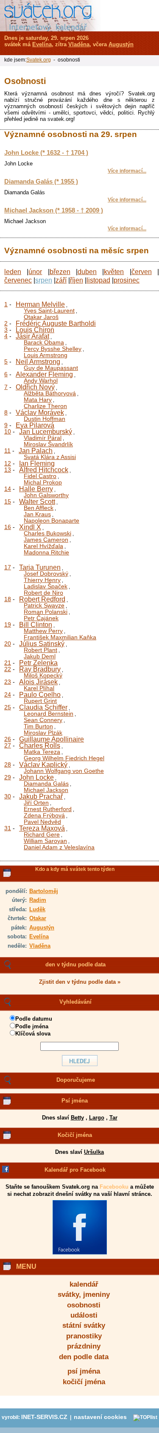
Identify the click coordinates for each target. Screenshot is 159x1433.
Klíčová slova (32, 1033)
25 (7, 707)
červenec (18, 280)
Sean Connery (43, 719)
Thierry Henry (42, 580)
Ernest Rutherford (48, 809)
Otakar (37, 918)
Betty (77, 1117)
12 (7, 463)
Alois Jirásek (38, 682)
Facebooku (114, 1187)
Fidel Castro (40, 476)
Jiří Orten (36, 802)
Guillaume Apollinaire (51, 739)
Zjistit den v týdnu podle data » (79, 982)
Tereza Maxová (42, 828)
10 (7, 431)
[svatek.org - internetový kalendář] (50, 15)
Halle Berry (36, 489)
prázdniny (83, 1346)
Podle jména (31, 1026)
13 (7, 469)
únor (35, 271)
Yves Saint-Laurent (49, 310)
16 (7, 526)
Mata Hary (38, 399)
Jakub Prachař (41, 796)
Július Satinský (41, 643)
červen (141, 271)
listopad (98, 280)
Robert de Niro (43, 592)
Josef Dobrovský (46, 573)
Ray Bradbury (40, 669)
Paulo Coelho (40, 694)
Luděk (37, 909)
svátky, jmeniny (84, 1294)
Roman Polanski (45, 611)
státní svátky (83, 1325)
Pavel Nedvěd (42, 821)
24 (7, 694)
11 (7, 450)
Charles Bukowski (47, 533)
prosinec (126, 280)
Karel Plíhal (39, 688)
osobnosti (83, 1305)
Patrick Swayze (44, 605)
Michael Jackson (46, 789)
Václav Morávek (40, 412)
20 (7, 643)
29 (7, 777)
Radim (37, 900)
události (84, 1315)
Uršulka (94, 1152)
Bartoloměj (43, 891)
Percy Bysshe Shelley (52, 348)
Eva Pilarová (35, 425)
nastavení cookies (100, 1417)
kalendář (84, 1284)
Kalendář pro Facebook (75, 1170)
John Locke (36, 777)
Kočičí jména (75, 1135)
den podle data (84, 1357)
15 (7, 501)
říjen (76, 280)
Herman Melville (40, 304)
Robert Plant (40, 650)
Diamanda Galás (46, 783)
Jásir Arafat (32, 336)
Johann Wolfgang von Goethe (64, 770)
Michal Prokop (43, 482)
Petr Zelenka (38, 662)
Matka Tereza (42, 751)
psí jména (83, 1371)
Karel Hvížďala (43, 546)
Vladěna (39, 946)
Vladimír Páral (42, 437)
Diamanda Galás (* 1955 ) (41, 181)
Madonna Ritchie (46, 552)
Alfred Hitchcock (43, 469)
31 (7, 828)
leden (12, 271)
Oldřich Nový (35, 387)
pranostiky (84, 1336)
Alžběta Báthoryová (50, 393)
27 (7, 745)
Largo (96, 1117)
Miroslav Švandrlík (48, 444)
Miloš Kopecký (43, 675)
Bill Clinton (35, 624)
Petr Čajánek (41, 618)
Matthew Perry (43, 630)
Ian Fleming (37, 463)
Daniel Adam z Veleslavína (59, 847)
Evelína (39, 936)
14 (7, 488)
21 (7, 662)
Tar (113, 1117)
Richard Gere (42, 834)
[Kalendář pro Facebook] (80, 1252)
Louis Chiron (35, 329)
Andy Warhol (41, 380)
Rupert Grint (40, 700)
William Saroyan (45, 840)
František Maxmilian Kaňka (60, 637)
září (61, 280)
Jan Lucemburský (45, 431)
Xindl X (30, 527)
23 (7, 681)
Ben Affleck (38, 507)
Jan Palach (36, 450)
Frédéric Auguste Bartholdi (56, 323)
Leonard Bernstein (48, 713)
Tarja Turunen (40, 567)
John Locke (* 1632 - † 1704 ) (46, 152)
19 (7, 624)
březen (60, 271)
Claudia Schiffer (43, 707)
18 (7, 599)
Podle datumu (33, 1019)
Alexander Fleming (44, 374)
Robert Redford (42, 599)
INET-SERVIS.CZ (44, 1417)
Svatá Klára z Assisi (50, 456)
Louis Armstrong (45, 355)
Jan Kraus (37, 514)
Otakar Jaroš (41, 316)
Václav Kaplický (43, 764)
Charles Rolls (39, 745)
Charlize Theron (45, 406)
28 (7, 764)
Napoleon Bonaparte (51, 520)
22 (7, 669)
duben (87, 271)
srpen (43, 280)
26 (7, 739)
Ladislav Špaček (45, 586)
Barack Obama (44, 342)
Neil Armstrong (38, 361)
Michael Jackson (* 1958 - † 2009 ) (53, 210)
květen (114, 271)
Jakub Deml (40, 656)
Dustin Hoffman (44, 418)
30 (7, 796)
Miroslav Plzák (43, 732)
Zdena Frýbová (44, 815)
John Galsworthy (46, 495)
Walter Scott (37, 501)
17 (7, 567)
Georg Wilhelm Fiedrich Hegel (64, 758)
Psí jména (74, 1100)
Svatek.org (38, 60)
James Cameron (46, 539)
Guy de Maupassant (51, 367)
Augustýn (41, 927)
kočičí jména (84, 1382)
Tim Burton (38, 726)
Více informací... (127, 171)
